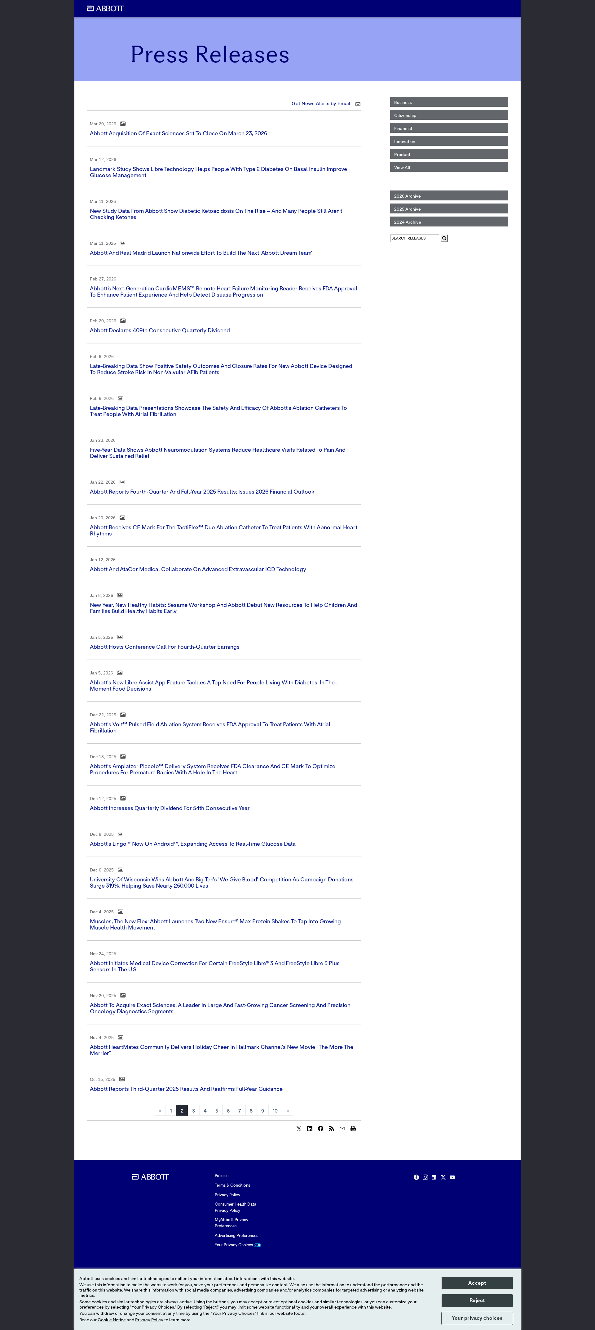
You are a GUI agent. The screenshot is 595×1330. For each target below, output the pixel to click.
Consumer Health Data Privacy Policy (235, 1207)
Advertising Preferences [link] (236, 1236)
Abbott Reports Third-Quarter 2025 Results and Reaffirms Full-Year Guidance (186, 1089)
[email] (342, 1128)
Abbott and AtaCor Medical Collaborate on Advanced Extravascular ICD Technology (198, 569)
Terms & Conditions (232, 1186)
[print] (353, 1128)
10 (275, 1110)
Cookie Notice (112, 1320)
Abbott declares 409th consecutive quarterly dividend (160, 331)
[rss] (331, 1128)
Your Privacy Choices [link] (234, 1245)
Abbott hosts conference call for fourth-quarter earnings (165, 647)
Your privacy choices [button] (477, 1318)
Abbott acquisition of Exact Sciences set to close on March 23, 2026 (178, 134)
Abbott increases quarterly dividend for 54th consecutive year (170, 808)
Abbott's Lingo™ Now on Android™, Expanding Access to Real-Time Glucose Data (193, 844)
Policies (221, 1176)
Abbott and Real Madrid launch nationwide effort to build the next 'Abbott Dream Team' (201, 253)
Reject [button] (477, 1300)
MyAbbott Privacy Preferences (231, 1223)
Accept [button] (477, 1283)
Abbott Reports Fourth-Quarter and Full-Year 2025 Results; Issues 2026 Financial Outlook (202, 492)
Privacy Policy (227, 1195)
